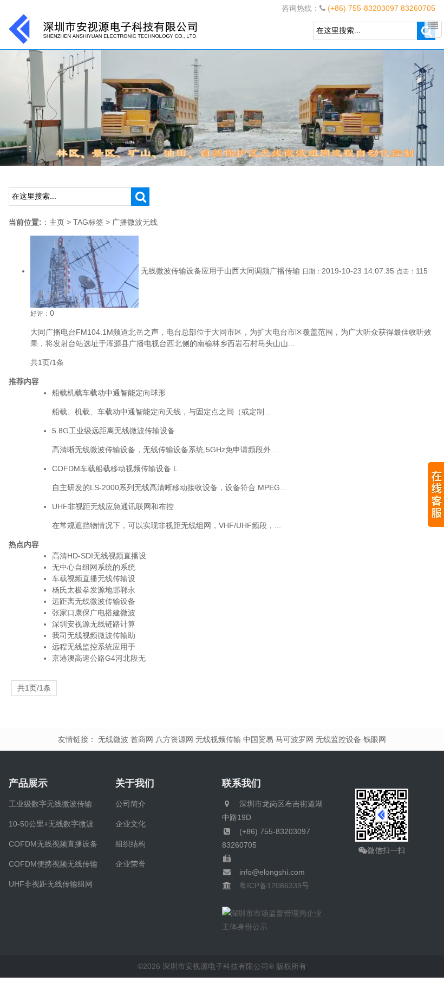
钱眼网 (374, 739)
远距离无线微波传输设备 (93, 601)
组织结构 (130, 844)
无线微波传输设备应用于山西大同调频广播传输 (220, 270)
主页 (56, 222)
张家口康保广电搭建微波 (93, 612)
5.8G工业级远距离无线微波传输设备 (113, 430)
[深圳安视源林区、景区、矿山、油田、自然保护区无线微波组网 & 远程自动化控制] (222, 107)
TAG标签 (88, 222)
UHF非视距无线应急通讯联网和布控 (113, 506)
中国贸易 (258, 739)
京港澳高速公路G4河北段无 (99, 658)
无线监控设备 (338, 739)
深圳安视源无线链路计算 (93, 624)
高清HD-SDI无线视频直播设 (99, 555)
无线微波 (113, 739)
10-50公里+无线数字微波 (51, 823)
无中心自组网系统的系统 (93, 567)
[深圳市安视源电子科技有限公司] (103, 28)
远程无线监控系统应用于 (93, 646)
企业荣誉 (130, 864)
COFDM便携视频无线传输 (53, 864)
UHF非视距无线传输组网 (51, 884)
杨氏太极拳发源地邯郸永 (93, 589)
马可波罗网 (295, 739)
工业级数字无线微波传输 (50, 803)
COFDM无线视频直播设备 (53, 844)
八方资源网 (174, 739)
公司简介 (130, 803)
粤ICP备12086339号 (270, 885)
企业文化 (130, 823)
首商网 (141, 739)
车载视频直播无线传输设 (93, 578)
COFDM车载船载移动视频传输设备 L (115, 468)
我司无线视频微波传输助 (93, 635)
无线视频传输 (218, 739)
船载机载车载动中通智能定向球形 (109, 392)
